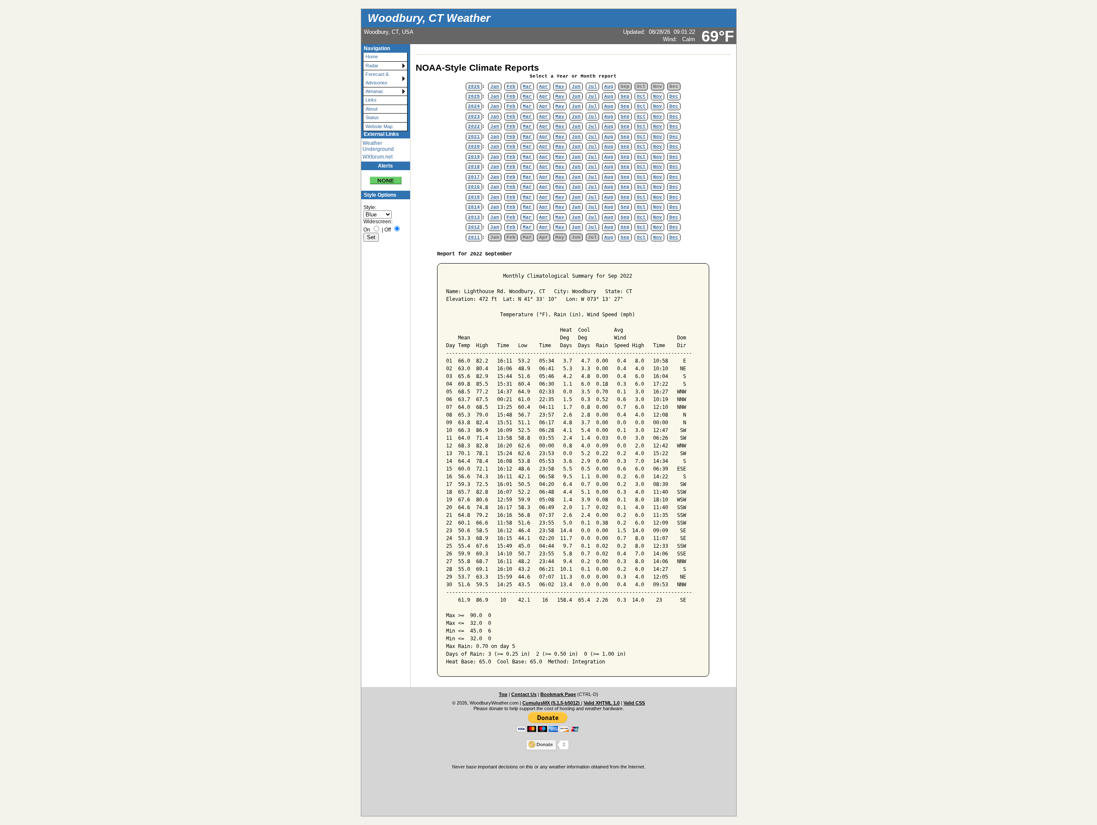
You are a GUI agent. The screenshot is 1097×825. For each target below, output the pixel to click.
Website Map (379, 126)
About (372, 108)
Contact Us (524, 694)
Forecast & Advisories (377, 78)
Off (387, 230)
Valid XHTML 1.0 (602, 702)
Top (503, 694)
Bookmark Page (558, 694)
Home (372, 56)
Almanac (375, 91)
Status (372, 117)
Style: (369, 207)
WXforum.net (378, 157)
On (366, 230)
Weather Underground (378, 146)
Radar (372, 65)
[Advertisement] (548, 792)
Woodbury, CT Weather (429, 18)
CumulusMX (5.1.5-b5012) (551, 702)
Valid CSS (634, 702)
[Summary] (385, 177)
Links (371, 99)
